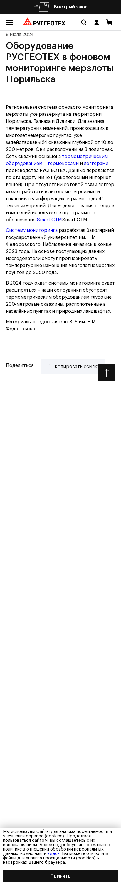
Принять (60, 876)
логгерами (96, 163)
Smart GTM (49, 219)
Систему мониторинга (32, 230)
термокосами (63, 163)
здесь (54, 853)
